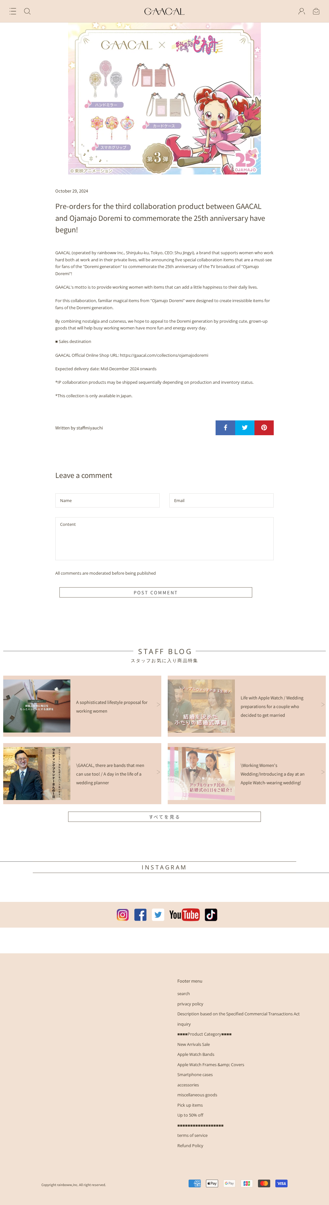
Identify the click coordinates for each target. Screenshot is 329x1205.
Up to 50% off (190, 1115)
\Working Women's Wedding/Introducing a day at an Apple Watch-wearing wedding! (273, 774)
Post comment (156, 592)
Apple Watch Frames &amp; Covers (210, 1064)
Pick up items (190, 1105)
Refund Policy (190, 1145)
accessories (188, 1085)
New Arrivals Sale (193, 1044)
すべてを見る (165, 817)
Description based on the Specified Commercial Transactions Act (238, 1014)
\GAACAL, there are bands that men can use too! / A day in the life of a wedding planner (110, 774)
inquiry (184, 1024)
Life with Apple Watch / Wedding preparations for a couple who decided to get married (272, 706)
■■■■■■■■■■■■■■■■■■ (200, 1125)
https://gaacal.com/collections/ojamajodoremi (164, 355)
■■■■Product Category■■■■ (204, 1034)
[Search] (27, 11)
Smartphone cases (195, 1074)
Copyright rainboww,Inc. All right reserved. (73, 1184)
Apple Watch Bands (195, 1054)
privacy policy (190, 1004)
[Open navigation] (13, 11)
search (183, 993)
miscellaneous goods (197, 1095)
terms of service (192, 1135)
